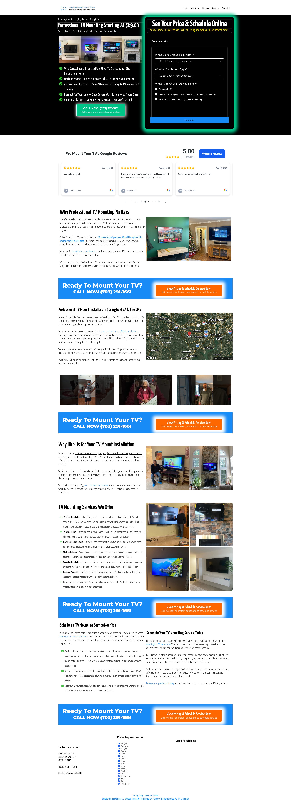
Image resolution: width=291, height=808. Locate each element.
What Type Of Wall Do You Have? (176, 83)
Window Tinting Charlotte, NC (165, 799)
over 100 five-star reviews (96, 485)
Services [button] (193, 9)
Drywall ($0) (166, 89)
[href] (189, 336)
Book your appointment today (160, 683)
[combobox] (189, 61)
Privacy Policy (138, 796)
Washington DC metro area (158, 644)
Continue (189, 120)
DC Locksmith (183, 799)
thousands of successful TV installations (119, 331)
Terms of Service (151, 796)
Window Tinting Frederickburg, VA (138, 799)
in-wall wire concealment (83, 251)
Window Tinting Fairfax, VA (113, 799)
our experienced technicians (73, 636)
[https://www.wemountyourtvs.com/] (78, 8)
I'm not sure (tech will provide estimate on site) (188, 94)
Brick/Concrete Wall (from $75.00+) (180, 99)
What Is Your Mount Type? (172, 69)
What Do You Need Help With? (174, 55)
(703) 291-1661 (115, 426)
